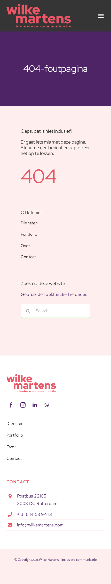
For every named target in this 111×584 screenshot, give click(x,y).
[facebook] (11, 405)
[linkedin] (34, 405)
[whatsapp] (46, 405)
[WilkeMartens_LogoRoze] (31, 376)
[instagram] (23, 405)
